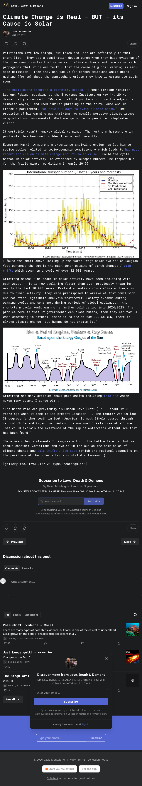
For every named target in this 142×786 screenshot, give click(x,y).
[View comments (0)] (15, 43)
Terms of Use (89, 710)
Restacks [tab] (27, 568)
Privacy (71, 759)
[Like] (6, 43)
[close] (106, 658)
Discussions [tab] (31, 614)
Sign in (132, 6)
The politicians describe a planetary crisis (44, 90)
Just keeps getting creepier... (30, 652)
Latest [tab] (17, 614)
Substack (52, 778)
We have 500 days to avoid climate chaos (78, 109)
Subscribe (116, 6)
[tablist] (19, 568)
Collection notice (98, 759)
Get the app (89, 769)
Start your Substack (61, 769)
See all (10, 699)
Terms (81, 759)
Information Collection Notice (70, 713)
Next (127, 542)
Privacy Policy (99, 713)
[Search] (135, 614)
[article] (71, 634)
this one (111, 396)
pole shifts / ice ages (57, 451)
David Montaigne (21, 31)
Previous (17, 542)
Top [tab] (7, 614)
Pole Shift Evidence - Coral (28, 625)
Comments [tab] (11, 568)
